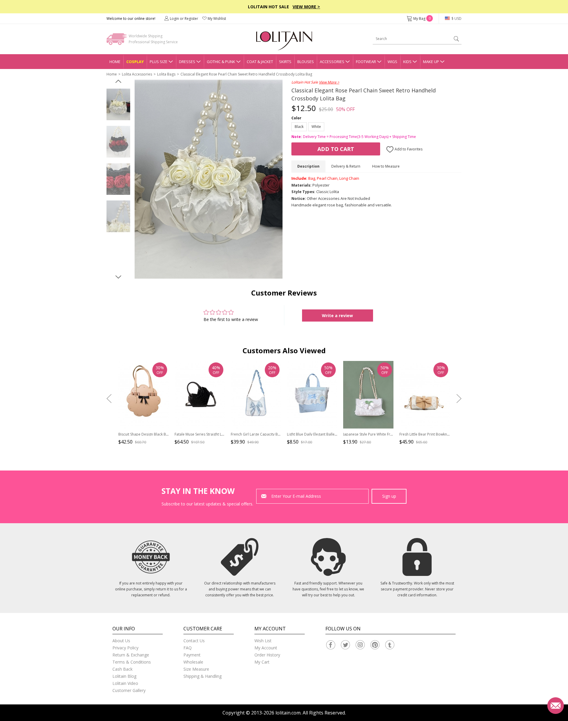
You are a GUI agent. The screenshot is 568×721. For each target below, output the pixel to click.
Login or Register (184, 18)
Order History (267, 655)
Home (114, 61)
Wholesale (193, 662)
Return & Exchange (130, 655)
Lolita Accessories (137, 74)
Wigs (392, 61)
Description (308, 166)
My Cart (262, 662)
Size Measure (196, 669)
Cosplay (135, 61)
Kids (407, 61)
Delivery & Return (345, 166)
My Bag (422, 18)
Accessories (332, 61)
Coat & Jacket (260, 61)
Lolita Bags (166, 74)
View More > (306, 6)
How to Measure (386, 166)
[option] (118, 104)
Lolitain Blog (124, 676)
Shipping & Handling (202, 676)
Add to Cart (335, 148)
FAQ (187, 648)
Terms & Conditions (131, 662)
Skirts (285, 61)
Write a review (337, 315)
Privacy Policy (125, 648)
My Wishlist (217, 18)
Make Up (431, 61)
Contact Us (194, 640)
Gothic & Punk (221, 61)
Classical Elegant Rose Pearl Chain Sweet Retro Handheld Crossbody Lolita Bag (246, 74)
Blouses (305, 61)
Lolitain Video (125, 683)
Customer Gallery (129, 690)
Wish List (263, 640)
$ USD (456, 18)
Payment (192, 655)
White (316, 126)
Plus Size (158, 61)
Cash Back (122, 669)
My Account (265, 648)
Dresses (187, 61)
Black (299, 126)
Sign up (389, 496)
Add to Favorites (408, 149)
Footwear (366, 61)
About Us (121, 640)
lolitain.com (288, 712)
